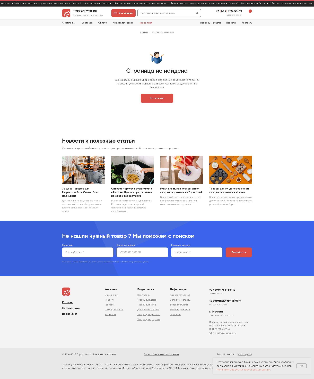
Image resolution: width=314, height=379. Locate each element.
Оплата (102, 23)
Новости (231, 23)
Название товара (180, 245)
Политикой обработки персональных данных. (244, 370)
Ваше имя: (67, 245)
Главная (144, 32)
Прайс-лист (145, 23)
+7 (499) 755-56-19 (222, 289)
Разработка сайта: (234, 354)
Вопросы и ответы (210, 23)
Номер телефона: (126, 245)
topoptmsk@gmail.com (225, 300)
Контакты (247, 23)
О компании (68, 23)
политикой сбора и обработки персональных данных (127, 262)
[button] (234, 15)
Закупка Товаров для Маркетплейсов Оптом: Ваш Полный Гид (80, 192)
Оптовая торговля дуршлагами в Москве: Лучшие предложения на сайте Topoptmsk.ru (131, 192)
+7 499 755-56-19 (229, 11)
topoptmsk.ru (85, 11)
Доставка (87, 23)
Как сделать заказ (123, 23)
